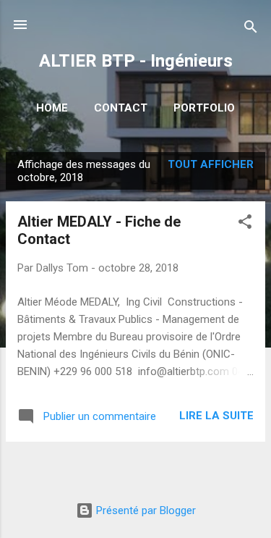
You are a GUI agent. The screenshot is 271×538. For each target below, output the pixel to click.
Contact (120, 107)
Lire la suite (216, 415)
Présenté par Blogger (144, 510)
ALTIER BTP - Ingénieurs (136, 61)
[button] (245, 224)
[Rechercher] (250, 29)
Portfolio (204, 107)
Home (52, 107)
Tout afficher (211, 164)
